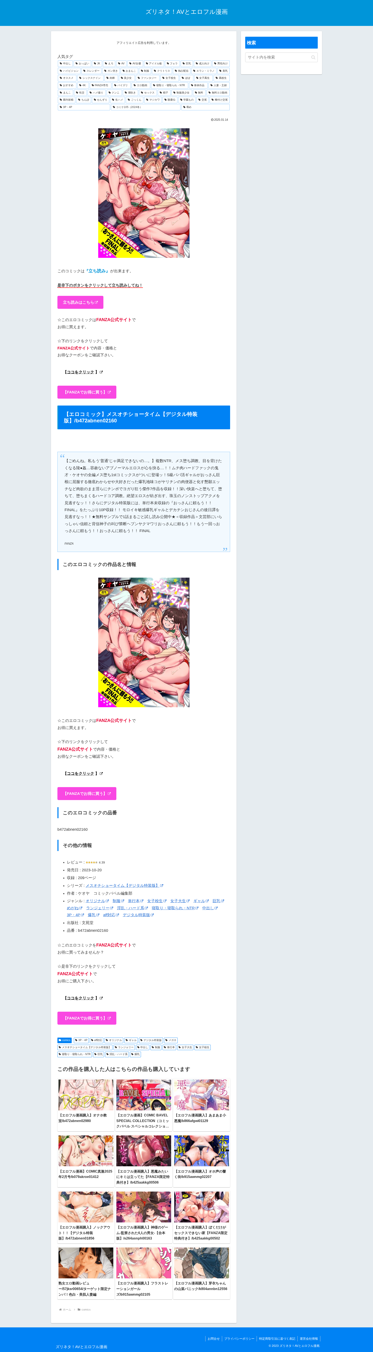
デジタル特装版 (136, 915)
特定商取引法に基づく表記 (277, 1338)
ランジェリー (97, 908)
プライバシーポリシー (239, 1338)
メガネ (172, 1040)
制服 (116, 901)
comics (66, 1040)
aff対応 (109, 915)
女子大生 (178, 901)
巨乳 (216, 901)
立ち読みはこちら (78, 302)
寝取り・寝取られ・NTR (173, 908)
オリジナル (95, 901)
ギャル (199, 901)
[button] (313, 57)
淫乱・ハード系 (130, 908)
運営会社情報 (309, 1338)
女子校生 (155, 901)
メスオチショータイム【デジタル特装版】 (123, 885)
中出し (208, 908)
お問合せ (214, 1338)
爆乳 (92, 915)
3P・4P (73, 915)
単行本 (134, 901)
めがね (73, 908)
